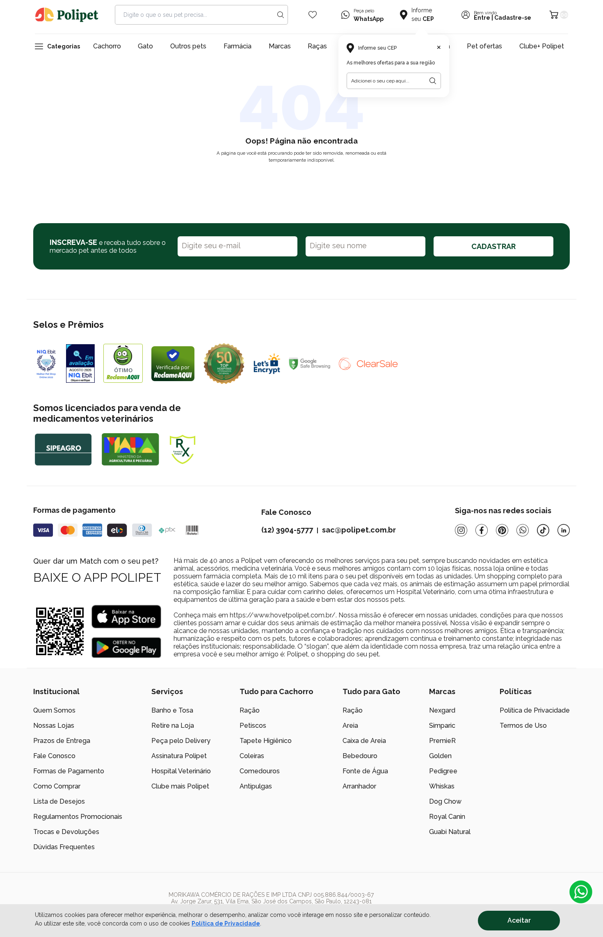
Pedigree (443, 771)
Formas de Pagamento (68, 771)
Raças (317, 46)
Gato (145, 46)
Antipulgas (256, 786)
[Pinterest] (502, 530)
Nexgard (442, 710)
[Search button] (280, 14)
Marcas (280, 46)
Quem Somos (54, 710)
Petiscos (253, 725)
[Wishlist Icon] (312, 15)
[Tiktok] (543, 530)
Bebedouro (360, 756)
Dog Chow (445, 801)
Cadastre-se (512, 17)
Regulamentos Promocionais (77, 816)
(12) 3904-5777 (287, 530)
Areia (350, 725)
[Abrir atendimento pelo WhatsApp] (581, 892)
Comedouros (260, 771)
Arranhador (359, 786)
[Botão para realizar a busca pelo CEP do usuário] (433, 81)
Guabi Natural (450, 832)
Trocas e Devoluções (66, 832)
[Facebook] (481, 530)
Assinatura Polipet (179, 756)
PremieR (442, 741)
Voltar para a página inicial (301, 179)
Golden (440, 756)
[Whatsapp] (522, 530)
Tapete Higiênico (266, 741)
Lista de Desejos (59, 801)
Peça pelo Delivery (180, 741)
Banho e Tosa (172, 710)
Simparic (442, 725)
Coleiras (252, 756)
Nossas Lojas (53, 725)
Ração (250, 710)
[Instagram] (461, 530)
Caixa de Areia (364, 741)
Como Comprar (56, 786)
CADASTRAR (493, 246)
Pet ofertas (484, 46)
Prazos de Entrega (61, 741)
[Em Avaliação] (80, 363)
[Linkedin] (563, 530)
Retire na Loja (172, 725)
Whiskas (442, 786)
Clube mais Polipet (180, 786)
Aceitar (519, 920)
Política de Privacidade (226, 923)
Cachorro (107, 46)
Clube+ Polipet (541, 46)
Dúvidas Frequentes (64, 847)
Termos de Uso (523, 725)
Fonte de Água (365, 771)
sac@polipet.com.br (359, 530)
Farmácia (237, 46)
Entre (482, 17)
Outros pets (188, 46)
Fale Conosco (54, 756)
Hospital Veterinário (181, 771)
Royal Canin (447, 816)
